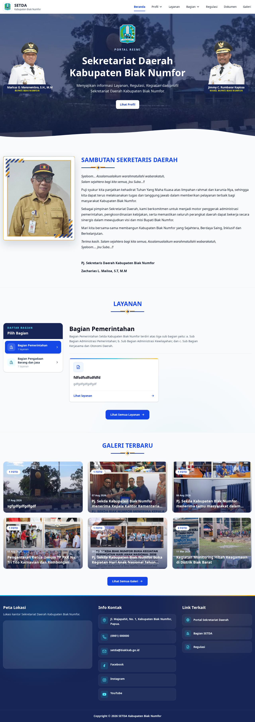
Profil (155, 7)
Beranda (139, 7)
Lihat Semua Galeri (125, 581)
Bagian (191, 7)
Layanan (174, 7)
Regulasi (212, 7)
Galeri (247, 7)
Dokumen (230, 7)
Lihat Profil (127, 104)
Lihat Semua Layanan (125, 414)
